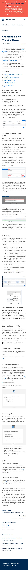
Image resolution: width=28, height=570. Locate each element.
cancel (12, 270)
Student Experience (8, 85)
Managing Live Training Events (9, 60)
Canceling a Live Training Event (11, 77)
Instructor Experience (9, 83)
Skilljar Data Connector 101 (8, 540)
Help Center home (15, 563)
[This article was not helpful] (8, 526)
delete (16, 270)
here (3, 358)
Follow (23, 44)
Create (13, 24)
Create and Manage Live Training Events (12, 538)
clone (9, 270)
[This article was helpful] (4, 526)
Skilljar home (6, 563)
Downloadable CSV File (9, 80)
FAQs (5, 87)
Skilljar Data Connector (9, 82)
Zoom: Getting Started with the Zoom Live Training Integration (12, 549)
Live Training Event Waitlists (19, 518)
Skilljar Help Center (6, 24)
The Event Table (8, 79)
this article (4, 481)
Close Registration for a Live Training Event (12, 512)
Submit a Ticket (6, 565)
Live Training (20, 24)
